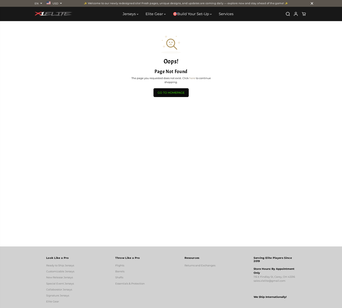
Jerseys (130, 14)
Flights (119, 265)
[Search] (287, 14)
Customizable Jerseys (60, 271)
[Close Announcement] (312, 3)
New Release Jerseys (59, 277)
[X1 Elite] (53, 14)
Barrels (119, 271)
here (192, 78)
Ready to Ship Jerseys (60, 265)
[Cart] (303, 14)
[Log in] (295, 14)
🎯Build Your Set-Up (191, 14)
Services (226, 14)
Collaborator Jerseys (59, 289)
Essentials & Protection (130, 283)
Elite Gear (155, 14)
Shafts (119, 277)
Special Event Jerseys (60, 283)
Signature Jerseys (57, 295)
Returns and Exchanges (200, 265)
